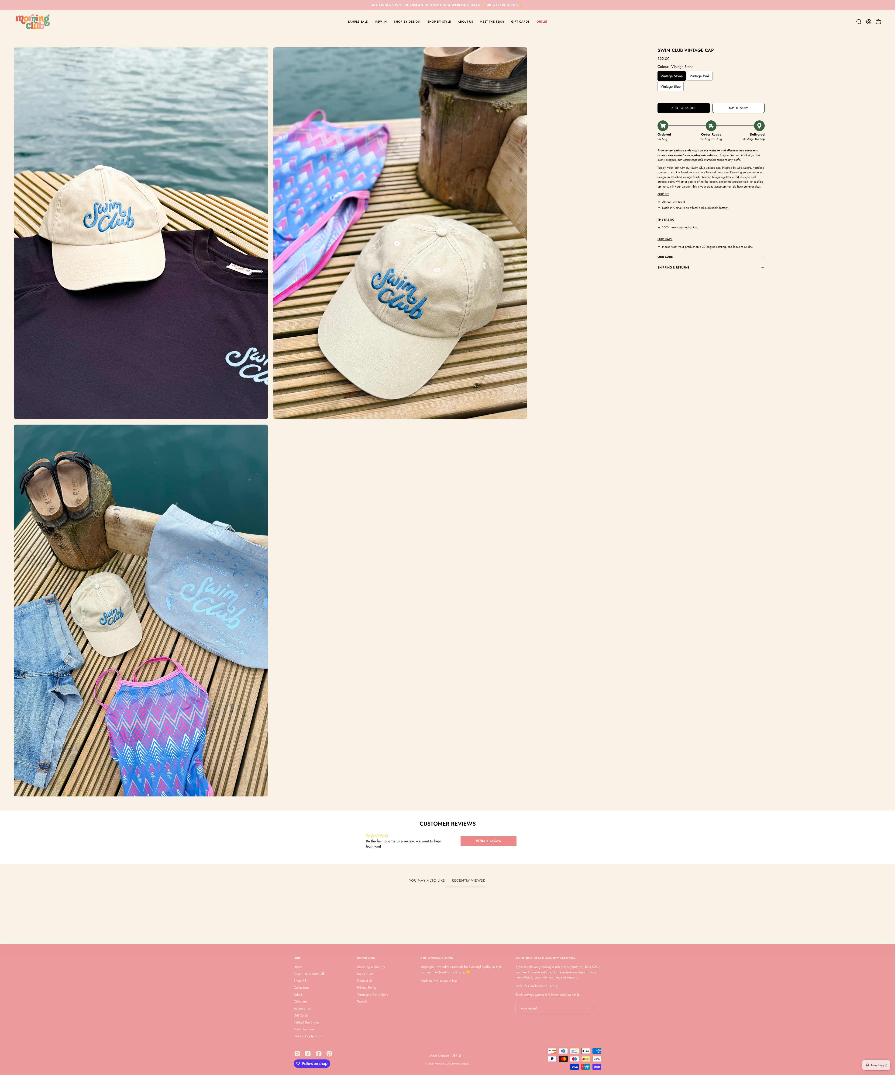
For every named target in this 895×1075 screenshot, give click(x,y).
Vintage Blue (671, 86)
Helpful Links (366, 958)
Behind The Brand (306, 1022)
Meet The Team (304, 1029)
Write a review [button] (488, 841)
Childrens (300, 1001)
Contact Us (364, 980)
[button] (859, 22)
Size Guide (365, 973)
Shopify (465, 1064)
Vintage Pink (699, 76)
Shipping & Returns (673, 267)
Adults (298, 994)
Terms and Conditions (372, 994)
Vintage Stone (672, 76)
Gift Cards (301, 1015)
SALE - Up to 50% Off (309, 973)
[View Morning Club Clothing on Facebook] (318, 1053)
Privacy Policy (366, 987)
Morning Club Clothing (447, 1064)
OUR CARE (665, 257)
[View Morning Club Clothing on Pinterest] (329, 1053)
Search (362, 1001)
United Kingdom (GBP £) (445, 1056)
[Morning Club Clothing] (32, 22)
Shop (297, 958)
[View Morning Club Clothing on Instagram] (297, 1053)
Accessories (302, 1008)
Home (298, 966)
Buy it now (738, 108)
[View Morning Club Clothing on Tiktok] (307, 1053)
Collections (301, 987)
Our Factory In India (308, 1036)
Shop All (300, 980)
